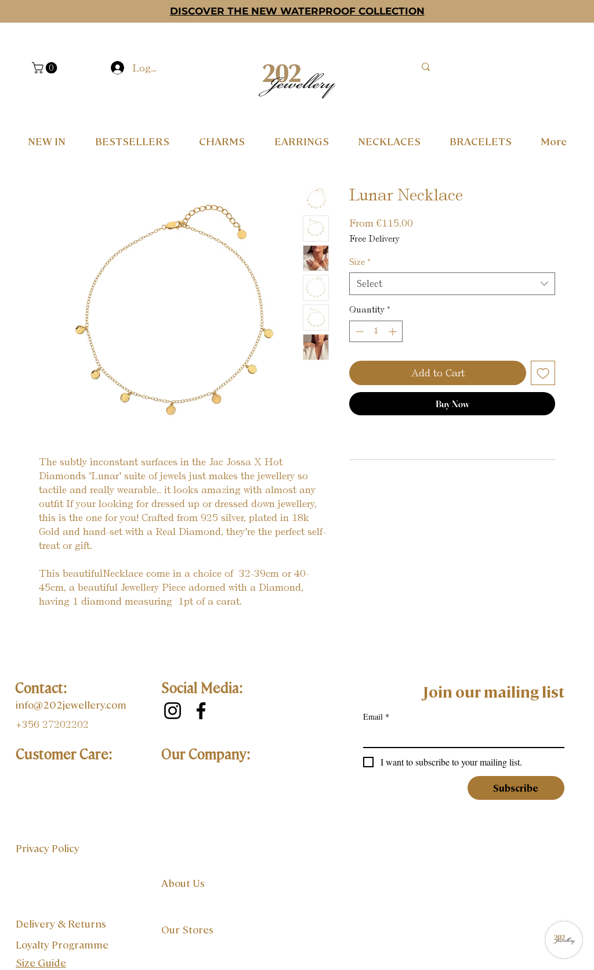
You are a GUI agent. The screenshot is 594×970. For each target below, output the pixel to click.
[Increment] (393, 331)
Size (360, 262)
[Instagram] (172, 710)
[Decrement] (358, 331)
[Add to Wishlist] (543, 373)
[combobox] (452, 283)
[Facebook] (201, 710)
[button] (46, 68)
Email (376, 716)
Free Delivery (374, 238)
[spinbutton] (375, 331)
